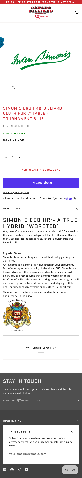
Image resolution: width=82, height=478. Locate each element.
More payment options (16, 192)
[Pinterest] (12, 469)
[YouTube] (26, 469)
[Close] (73, 430)
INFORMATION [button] (12, 421)
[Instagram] (19, 469)
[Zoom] (13, 87)
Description (12, 208)
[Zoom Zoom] (41, 60)
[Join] (68, 454)
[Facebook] (4, 469)
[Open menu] (8, 13)
